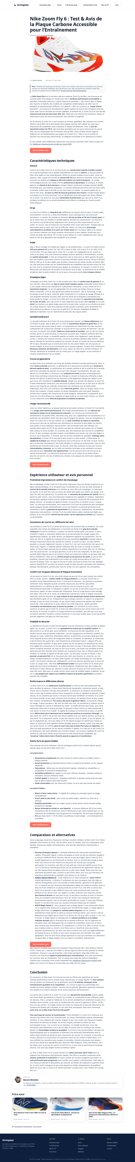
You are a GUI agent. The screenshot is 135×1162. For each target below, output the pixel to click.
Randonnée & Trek (90, 5)
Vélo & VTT (105, 5)
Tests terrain (37, 1126)
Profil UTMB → (31, 1085)
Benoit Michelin (30, 1080)
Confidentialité (111, 1145)
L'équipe (80, 1148)
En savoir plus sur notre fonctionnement (73, 90)
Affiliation (81, 1152)
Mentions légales (112, 1142)
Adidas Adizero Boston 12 (45, 878)
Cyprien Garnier (37, 80)
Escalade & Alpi (45, 5)
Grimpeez (23, 4)
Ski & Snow (52, 1152)
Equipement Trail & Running (23, 1126)
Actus (59, 5)
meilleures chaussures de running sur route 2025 (52, 144)
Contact (109, 1148)
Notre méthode (83, 1145)
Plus (116, 5)
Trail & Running (71, 5)
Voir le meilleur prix (41, 150)
